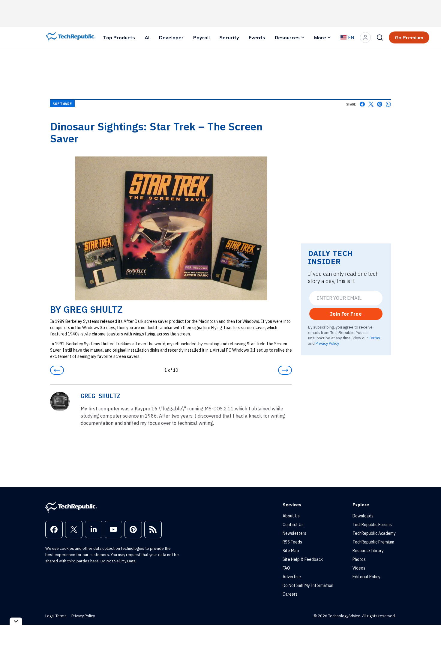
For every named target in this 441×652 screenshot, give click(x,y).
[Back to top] (429, 634)
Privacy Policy (327, 343)
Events (257, 37)
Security (229, 37)
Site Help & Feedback (303, 559)
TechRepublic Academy (374, 533)
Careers (290, 594)
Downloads (363, 516)
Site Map (291, 550)
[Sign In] (365, 37)
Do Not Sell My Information (308, 585)
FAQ (286, 568)
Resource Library (368, 550)
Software (62, 103)
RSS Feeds (292, 542)
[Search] (379, 37)
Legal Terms (56, 615)
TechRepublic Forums (372, 524)
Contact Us (293, 524)
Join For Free (346, 314)
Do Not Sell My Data (118, 561)
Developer (171, 37)
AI (147, 37)
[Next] (285, 370)
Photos (359, 559)
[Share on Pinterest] (379, 104)
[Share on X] (371, 104)
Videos (358, 568)
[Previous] (57, 370)
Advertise (292, 576)
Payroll (201, 37)
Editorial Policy (366, 576)
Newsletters (294, 533)
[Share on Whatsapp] (388, 104)
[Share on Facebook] (362, 104)
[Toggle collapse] (16, 621)
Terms (374, 337)
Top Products (119, 37)
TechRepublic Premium (373, 542)
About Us (291, 516)
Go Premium (409, 37)
